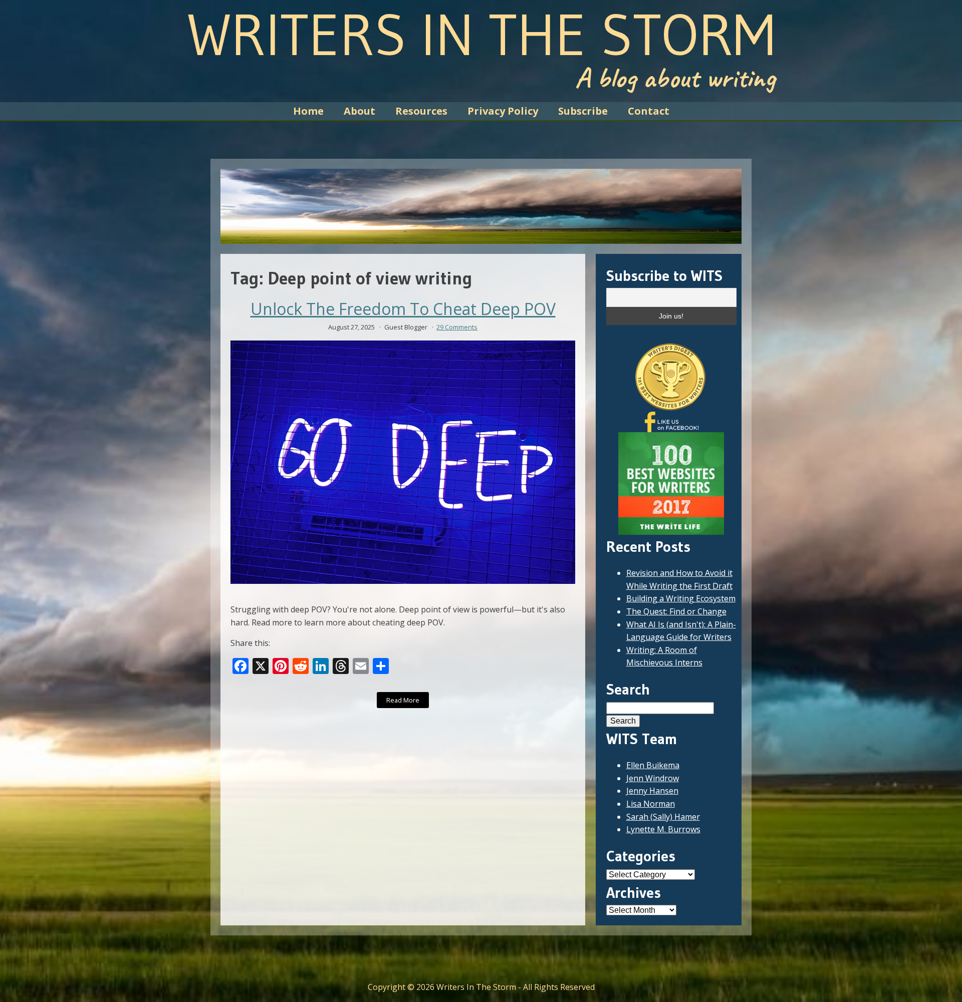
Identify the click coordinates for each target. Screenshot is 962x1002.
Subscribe (583, 111)
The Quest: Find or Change (676, 611)
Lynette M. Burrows (663, 829)
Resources (421, 111)
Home (308, 111)
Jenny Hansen (652, 790)
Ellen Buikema (652, 765)
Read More (402, 700)
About (359, 111)
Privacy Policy (502, 111)
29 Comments (456, 326)
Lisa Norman (650, 803)
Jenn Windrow (652, 778)
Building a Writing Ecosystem (681, 598)
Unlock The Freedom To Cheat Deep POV (403, 308)
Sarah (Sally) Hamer (663, 816)
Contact (648, 111)
